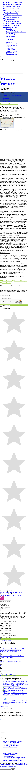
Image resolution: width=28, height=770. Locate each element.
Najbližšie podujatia (10, 13)
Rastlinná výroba (11, 51)
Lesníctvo (9, 41)
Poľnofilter (9, 48)
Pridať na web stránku (5, 640)
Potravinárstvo (10, 49)
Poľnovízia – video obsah (12, 4)
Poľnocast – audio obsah (11, 6)
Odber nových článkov (11, 21)
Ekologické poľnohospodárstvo (16, 32)
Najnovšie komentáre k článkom (13, 759)
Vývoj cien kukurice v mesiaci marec (11, 592)
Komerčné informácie (13, 35)
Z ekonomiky (13, 104)
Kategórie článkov (10, 27)
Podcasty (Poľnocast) (9, 754)
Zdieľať (6, 281)
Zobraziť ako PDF (5, 283)
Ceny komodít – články (11, 8)
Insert (13, 769)
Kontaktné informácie (10, 747)
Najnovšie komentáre (11, 17)
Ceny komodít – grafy (11, 11)
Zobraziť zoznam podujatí (8, 675)
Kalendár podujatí (8, 756)
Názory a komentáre (12, 44)
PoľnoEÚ (8, 46)
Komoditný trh (10, 36)
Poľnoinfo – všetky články (12, 2)
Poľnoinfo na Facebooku (11, 25)
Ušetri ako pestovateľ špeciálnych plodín (13, 95)
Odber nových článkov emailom (13, 741)
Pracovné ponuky (9, 19)
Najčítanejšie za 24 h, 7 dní (12, 15)
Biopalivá (9, 29)
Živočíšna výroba (11, 54)
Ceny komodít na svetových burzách (14, 757)
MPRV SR (9, 42)
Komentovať (19, 281)
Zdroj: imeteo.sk (4, 706)
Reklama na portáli (9, 744)
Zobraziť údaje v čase (6, 639)
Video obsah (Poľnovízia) (11, 753)
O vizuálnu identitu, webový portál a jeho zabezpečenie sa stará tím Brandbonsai (14, 764)
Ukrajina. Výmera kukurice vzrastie (11, 595)
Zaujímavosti (10, 52)
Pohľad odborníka (11, 45)
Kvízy (7, 38)
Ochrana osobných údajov (11, 745)
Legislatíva (9, 39)
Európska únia (10, 33)
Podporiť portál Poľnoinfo (12, 23)
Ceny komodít (10, 30)
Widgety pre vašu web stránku (12, 760)
